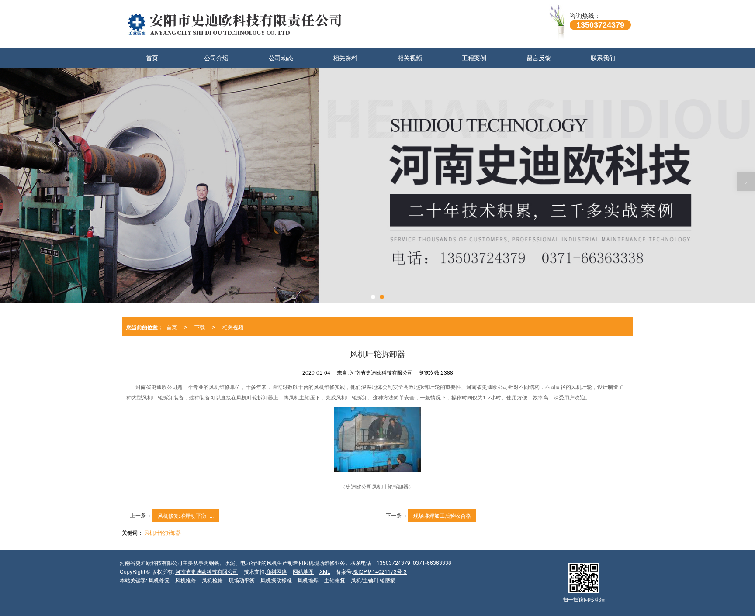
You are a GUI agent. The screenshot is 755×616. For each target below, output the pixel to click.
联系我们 (603, 57)
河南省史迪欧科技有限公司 (206, 571)
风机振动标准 (276, 580)
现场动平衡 (242, 580)
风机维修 (185, 580)
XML (324, 571)
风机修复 (159, 580)
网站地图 (303, 571)
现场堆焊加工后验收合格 (442, 515)
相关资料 (345, 57)
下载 (199, 326)
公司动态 (281, 57)
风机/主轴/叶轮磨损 (373, 580)
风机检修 (212, 580)
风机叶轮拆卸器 (162, 532)
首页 (152, 57)
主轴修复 (334, 580)
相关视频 (410, 57)
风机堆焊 (308, 580)
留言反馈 (538, 57)
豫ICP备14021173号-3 (380, 571)
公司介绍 (216, 57)
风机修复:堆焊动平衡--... (186, 515)
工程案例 (474, 57)
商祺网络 (276, 571)
